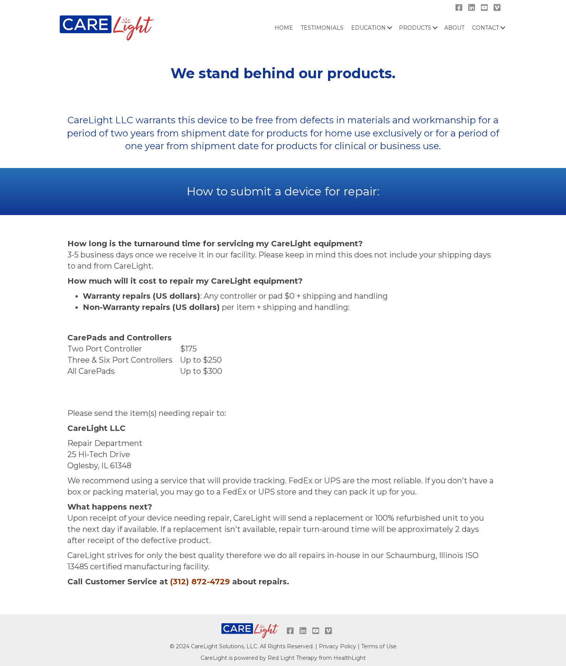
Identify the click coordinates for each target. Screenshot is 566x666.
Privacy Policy (337, 646)
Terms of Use (379, 646)
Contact (485, 27)
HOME (284, 27)
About (454, 27)
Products (415, 27)
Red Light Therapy (292, 657)
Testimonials (322, 27)
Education (368, 27)
